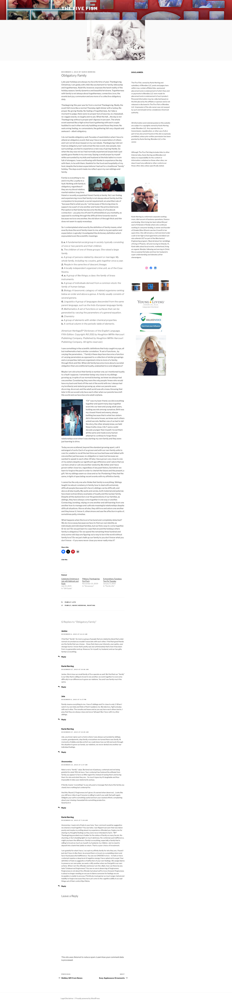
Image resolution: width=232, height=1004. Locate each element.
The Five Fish (79, 8)
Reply (63, 657)
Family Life (70, 602)
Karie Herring (88, 72)
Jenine (64, 631)
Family (68, 605)
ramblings (166, 241)
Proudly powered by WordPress (87, 998)
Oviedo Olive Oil (139, 230)
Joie (63, 696)
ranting (91, 605)
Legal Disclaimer (67, 998)
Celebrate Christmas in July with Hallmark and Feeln (70, 581)
